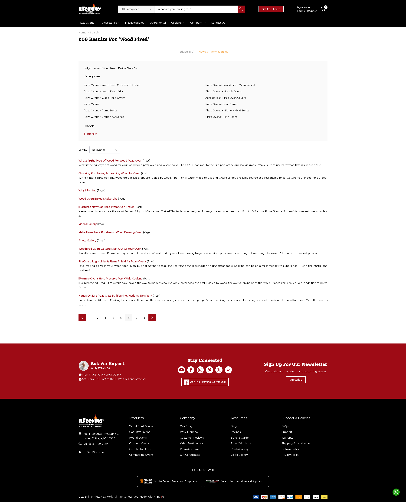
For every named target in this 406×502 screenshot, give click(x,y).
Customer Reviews (192, 437)
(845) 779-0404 (100, 368)
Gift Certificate (271, 9)
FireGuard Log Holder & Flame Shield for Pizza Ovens (112, 261)
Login (300, 11)
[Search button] (241, 9)
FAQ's (285, 426)
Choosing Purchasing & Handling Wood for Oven (109, 173)
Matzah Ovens (232, 91)
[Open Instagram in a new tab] (200, 369)
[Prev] (82, 317)
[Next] (152, 317)
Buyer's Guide (240, 437)
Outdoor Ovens (139, 443)
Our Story (186, 426)
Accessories (109, 22)
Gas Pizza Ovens (139, 432)
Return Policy (290, 449)
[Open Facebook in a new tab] (190, 369)
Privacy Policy (290, 454)
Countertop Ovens (141, 449)
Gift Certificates (190, 454)
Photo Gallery (87, 240)
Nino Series (230, 104)
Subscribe (295, 379)
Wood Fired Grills (112, 91)
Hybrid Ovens (138, 437)
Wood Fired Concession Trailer (121, 85)
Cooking (176, 22)
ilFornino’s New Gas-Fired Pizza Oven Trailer (106, 206)
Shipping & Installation (296, 443)
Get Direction (95, 452)
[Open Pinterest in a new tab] (209, 369)
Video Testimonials (191, 443)
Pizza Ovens (86, 22)
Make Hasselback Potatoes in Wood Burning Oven (110, 232)
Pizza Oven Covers (234, 97)
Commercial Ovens (141, 454)
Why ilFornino (87, 190)
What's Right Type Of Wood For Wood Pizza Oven (110, 160)
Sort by (83, 150)
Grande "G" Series (113, 116)
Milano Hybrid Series (236, 110)
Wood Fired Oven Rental (239, 85)
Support (287, 432)
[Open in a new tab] (219, 369)
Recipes (236, 432)
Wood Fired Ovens (113, 97)
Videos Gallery (88, 224)
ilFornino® (90, 133)
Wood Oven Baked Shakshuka (98, 198)
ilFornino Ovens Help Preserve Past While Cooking (111, 278)
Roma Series (109, 110)
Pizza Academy (189, 449)
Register (312, 11)
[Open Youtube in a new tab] (181, 369)
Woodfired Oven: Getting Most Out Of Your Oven (110, 248)
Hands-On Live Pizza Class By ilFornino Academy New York (116, 295)
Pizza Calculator (241, 443)
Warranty (287, 437)
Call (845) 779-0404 (96, 443)
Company (196, 22)
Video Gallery (239, 454)
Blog (234, 426)
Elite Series (230, 116)
